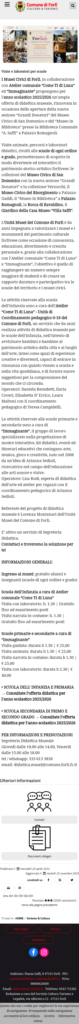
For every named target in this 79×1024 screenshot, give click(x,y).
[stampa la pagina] (8, 888)
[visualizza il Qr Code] (19, 888)
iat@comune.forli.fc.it (27, 989)
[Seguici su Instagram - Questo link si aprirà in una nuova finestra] (44, 953)
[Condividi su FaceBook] (48, 880)
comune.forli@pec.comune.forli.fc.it (34, 979)
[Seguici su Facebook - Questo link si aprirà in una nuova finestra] (33, 953)
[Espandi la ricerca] (73, 5)
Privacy (55, 929)
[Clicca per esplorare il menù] (6, 4)
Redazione (38, 940)
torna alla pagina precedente (39, 905)
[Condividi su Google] (59, 880)
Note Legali (21, 929)
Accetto (49, 1016)
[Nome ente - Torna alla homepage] (36, 8)
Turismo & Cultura (38, 918)
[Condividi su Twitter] (72, 880)
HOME (19, 918)
